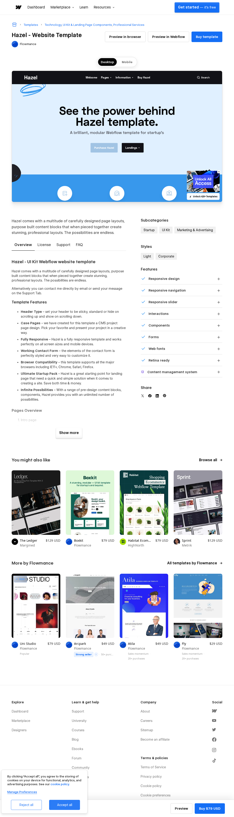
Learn (84, 7)
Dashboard (36, 7)
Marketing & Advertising (195, 230)
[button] (62, 7)
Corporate (166, 256)
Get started (197, 7)
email (84, 288)
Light (147, 256)
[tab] (23, 245)
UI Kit (166, 230)
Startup (149, 230)
